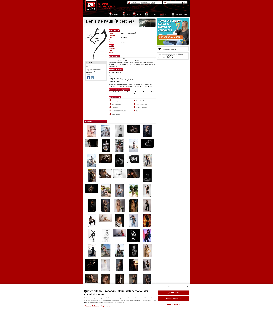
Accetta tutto (173, 293)
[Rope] (119, 177)
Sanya (138, 111)
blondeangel (115, 101)
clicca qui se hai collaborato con (170, 48)
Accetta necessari (173, 299)
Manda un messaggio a (94, 71)
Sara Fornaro (116, 114)
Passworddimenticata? (158, 2)
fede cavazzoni (116, 104)
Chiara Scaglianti (141, 101)
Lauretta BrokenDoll (142, 107)
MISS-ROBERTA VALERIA (119, 111)
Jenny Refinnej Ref (141, 104)
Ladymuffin (115, 107)
